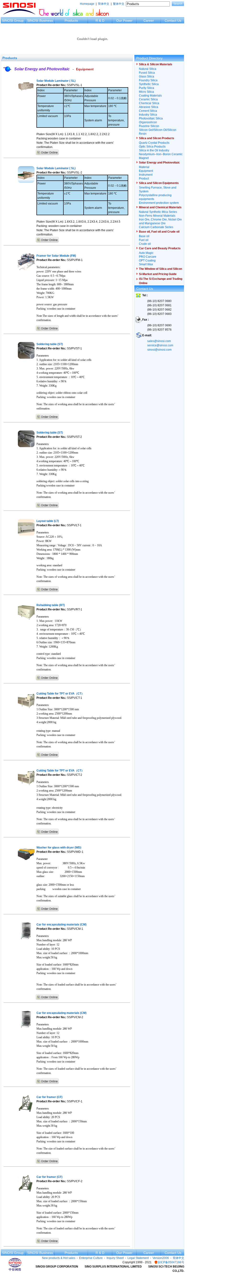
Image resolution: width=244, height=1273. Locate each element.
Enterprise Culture (91, 1258)
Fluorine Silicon (149, 126)
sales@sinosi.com (159, 341)
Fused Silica (147, 72)
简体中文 (103, 3)
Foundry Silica (148, 80)
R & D (100, 20)
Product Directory (149, 58)
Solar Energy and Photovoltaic (42, 69)
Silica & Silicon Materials (155, 64)
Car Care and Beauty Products (160, 248)
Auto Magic (146, 253)
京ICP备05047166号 (171, 1262)
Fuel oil (143, 240)
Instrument (145, 174)
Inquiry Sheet (115, 1258)
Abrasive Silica (148, 107)
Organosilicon (148, 122)
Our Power (124, 20)
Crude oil (145, 243)
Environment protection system (159, 202)
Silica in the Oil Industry (154, 150)
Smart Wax (146, 264)
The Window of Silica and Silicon (160, 269)
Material (144, 167)
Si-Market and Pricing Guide (158, 274)
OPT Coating (147, 260)
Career (148, 20)
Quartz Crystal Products (154, 142)
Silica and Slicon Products (156, 138)
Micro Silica (146, 91)
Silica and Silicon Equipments (159, 183)
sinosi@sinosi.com (159, 349)
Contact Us (173, 20)
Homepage (87, 3)
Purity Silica (146, 88)
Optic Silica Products (152, 146)
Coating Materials (150, 95)
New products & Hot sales (58, 1258)
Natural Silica (147, 69)
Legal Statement (138, 1258)
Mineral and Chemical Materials (160, 207)
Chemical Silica (149, 103)
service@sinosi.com (160, 345)
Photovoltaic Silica (151, 118)
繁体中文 (118, 3)
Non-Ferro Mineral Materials (157, 215)
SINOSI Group (13, 20)
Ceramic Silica (148, 99)
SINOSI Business (40, 20)
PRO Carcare (147, 256)
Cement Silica (148, 110)
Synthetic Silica (149, 84)
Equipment (85, 69)
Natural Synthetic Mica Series (158, 212)
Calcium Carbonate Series (156, 227)
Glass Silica (146, 76)
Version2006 (160, 1258)
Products (71, 20)
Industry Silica (148, 114)
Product (144, 178)
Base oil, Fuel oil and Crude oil (159, 231)
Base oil (144, 236)
